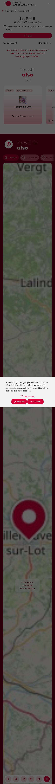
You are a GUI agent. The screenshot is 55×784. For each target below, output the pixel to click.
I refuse (20, 401)
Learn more (29, 396)
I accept (37, 401)
